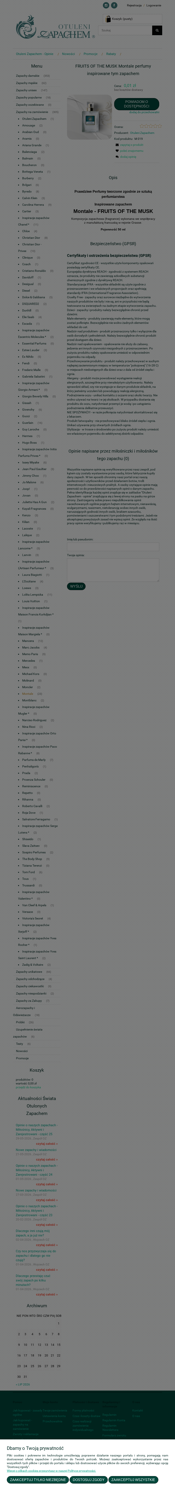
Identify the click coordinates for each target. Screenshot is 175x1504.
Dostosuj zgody (89, 1480)
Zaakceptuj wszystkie (133, 1480)
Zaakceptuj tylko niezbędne (38, 1480)
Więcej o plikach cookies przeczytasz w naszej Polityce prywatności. (51, 1470)
